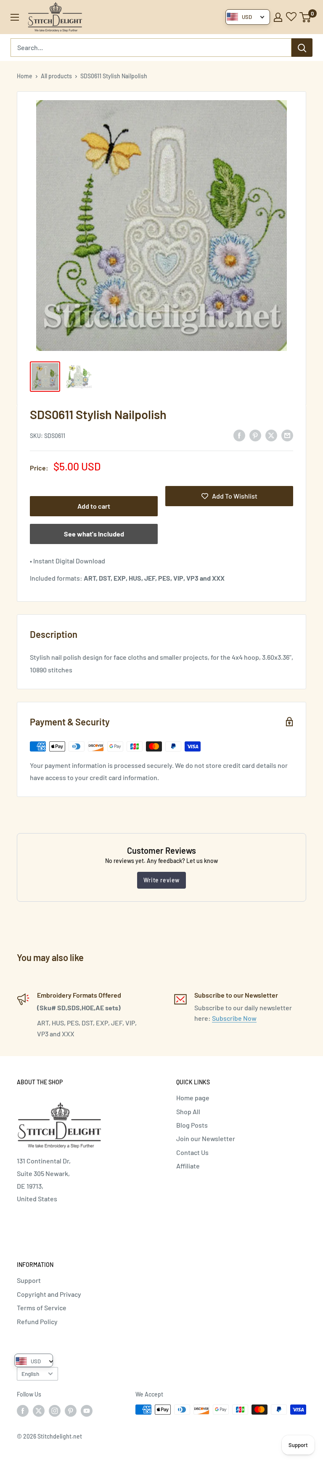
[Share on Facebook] (239, 434)
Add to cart (93, 506)
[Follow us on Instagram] (55, 1410)
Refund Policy (37, 1321)
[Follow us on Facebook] (23, 1410)
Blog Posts (192, 1125)
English (30, 1373)
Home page (192, 1098)
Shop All (188, 1111)
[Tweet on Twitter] (271, 434)
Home (24, 76)
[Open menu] (15, 17)
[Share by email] (287, 434)
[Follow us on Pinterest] (71, 1410)
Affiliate (188, 1166)
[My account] (278, 17)
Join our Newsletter (205, 1138)
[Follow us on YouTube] (87, 1410)
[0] (305, 17)
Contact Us (192, 1152)
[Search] (301, 47)
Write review (161, 880)
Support (29, 1280)
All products (56, 76)
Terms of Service (41, 1308)
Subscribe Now (234, 1018)
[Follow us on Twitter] (39, 1410)
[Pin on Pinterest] (255, 434)
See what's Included (94, 534)
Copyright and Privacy (49, 1294)
